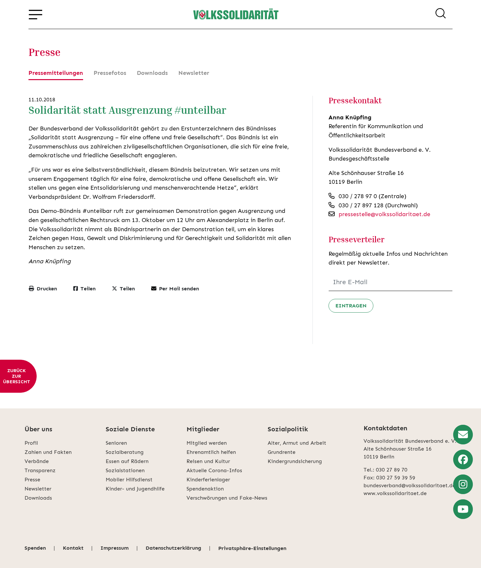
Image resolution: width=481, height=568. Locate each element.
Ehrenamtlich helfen (211, 452)
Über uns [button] (38, 429)
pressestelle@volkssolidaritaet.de (384, 214)
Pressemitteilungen (55, 73)
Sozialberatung (125, 452)
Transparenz (40, 470)
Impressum (114, 548)
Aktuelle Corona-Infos (214, 470)
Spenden (35, 548)
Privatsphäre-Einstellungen (252, 548)
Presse (32, 479)
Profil (31, 443)
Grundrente (281, 452)
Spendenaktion (205, 489)
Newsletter (193, 73)
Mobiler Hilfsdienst (129, 479)
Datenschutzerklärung (173, 548)
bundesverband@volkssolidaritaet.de (409, 485)
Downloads (152, 73)
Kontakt (73, 548)
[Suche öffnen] (441, 14)
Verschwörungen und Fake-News (227, 498)
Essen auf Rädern (127, 461)
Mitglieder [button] (203, 429)
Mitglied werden (207, 443)
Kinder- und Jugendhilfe (135, 489)
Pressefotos (110, 73)
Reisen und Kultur (208, 461)
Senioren (116, 443)
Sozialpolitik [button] (288, 429)
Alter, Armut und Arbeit (297, 443)
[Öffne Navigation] (35, 14)
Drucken (47, 288)
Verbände (37, 461)
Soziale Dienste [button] (130, 429)
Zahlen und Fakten (48, 452)
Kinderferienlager (208, 479)
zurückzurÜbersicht (16, 376)
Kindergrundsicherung (295, 461)
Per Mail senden (179, 288)
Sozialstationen (125, 470)
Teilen (88, 288)
